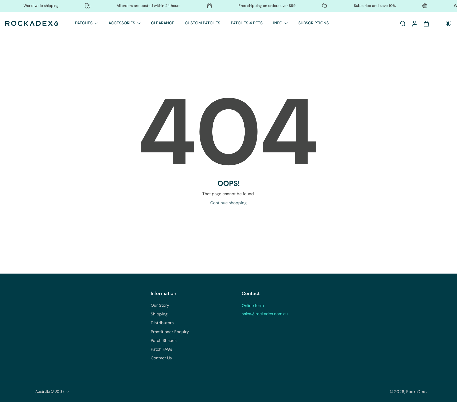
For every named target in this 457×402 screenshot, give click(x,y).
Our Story (160, 305)
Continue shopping (228, 203)
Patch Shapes (164, 340)
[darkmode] (445, 23)
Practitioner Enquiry (170, 331)
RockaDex (416, 391)
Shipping (159, 314)
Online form (253, 305)
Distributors (162, 322)
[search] (403, 23)
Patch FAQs (161, 349)
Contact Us (161, 358)
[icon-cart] (426, 23)
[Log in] (414, 23)
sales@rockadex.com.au (265, 313)
